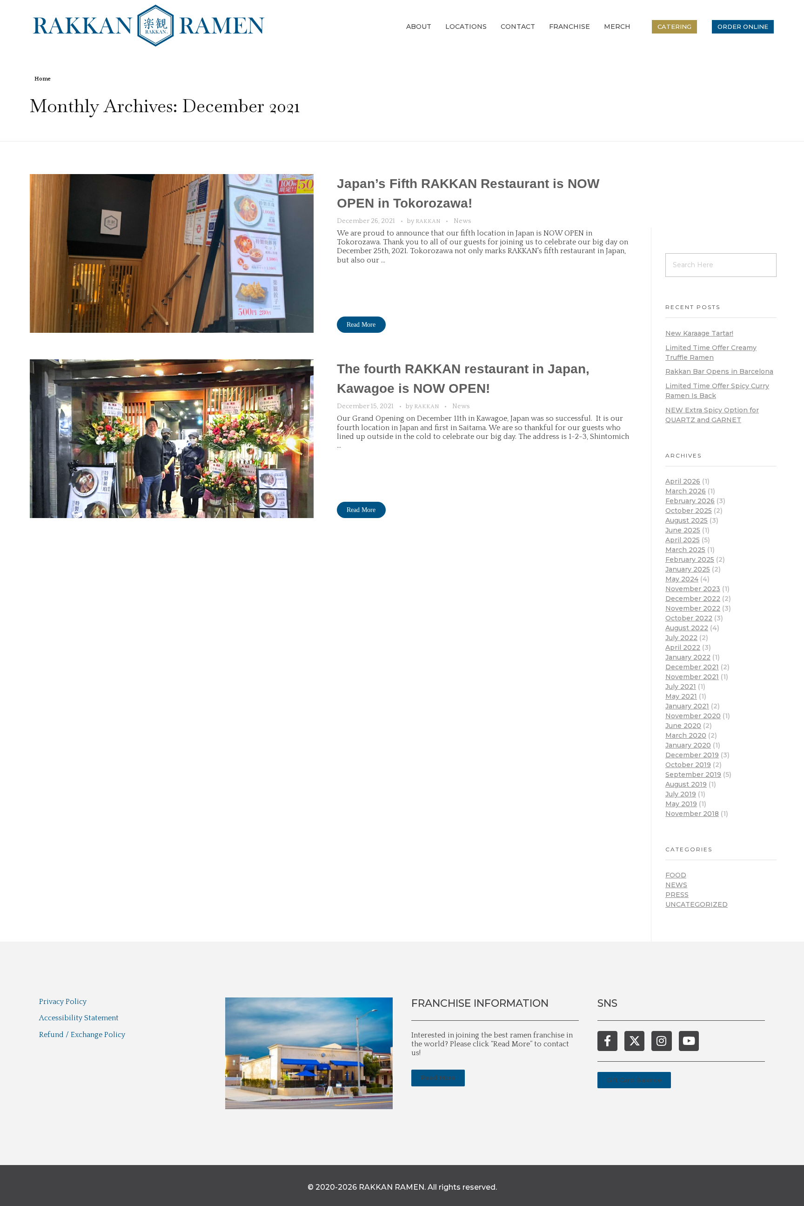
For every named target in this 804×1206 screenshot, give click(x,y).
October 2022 (688, 618)
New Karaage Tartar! (699, 333)
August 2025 (686, 520)
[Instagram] (661, 1041)
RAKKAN (428, 221)
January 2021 (687, 706)
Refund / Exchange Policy (82, 1035)
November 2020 (693, 716)
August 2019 (686, 784)
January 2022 (687, 657)
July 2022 (681, 637)
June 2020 (683, 725)
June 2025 (682, 530)
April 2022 (682, 647)
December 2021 (692, 667)
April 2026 (682, 481)
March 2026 (685, 491)
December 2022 (692, 598)
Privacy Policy (63, 1001)
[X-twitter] (634, 1041)
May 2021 (681, 696)
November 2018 (692, 813)
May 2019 (681, 804)
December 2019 (692, 755)
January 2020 (688, 745)
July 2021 (680, 686)
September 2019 (693, 774)
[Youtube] (689, 1041)
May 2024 (681, 579)
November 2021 (692, 677)
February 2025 (689, 559)
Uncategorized (696, 904)
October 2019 (688, 765)
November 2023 (692, 589)
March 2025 (685, 550)
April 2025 (682, 540)
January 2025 (687, 569)
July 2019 (680, 794)
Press (677, 894)
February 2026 (690, 501)
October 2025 (688, 510)
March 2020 (685, 735)
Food (675, 875)
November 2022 (692, 608)
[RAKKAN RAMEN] (149, 25)
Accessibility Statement (79, 1018)
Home (42, 79)
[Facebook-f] (607, 1041)
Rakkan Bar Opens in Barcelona (719, 371)
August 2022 (686, 628)
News (462, 221)
